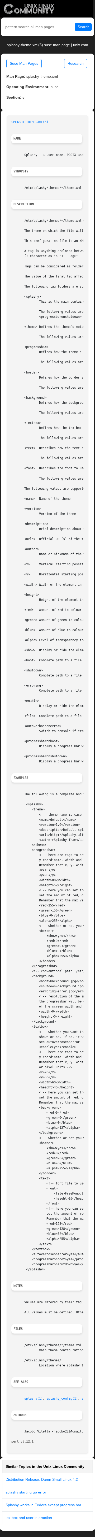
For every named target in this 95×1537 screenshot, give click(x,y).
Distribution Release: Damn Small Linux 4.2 (42, 1479)
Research (76, 63)
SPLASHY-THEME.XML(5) (29, 122)
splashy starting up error (26, 1492)
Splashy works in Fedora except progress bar (43, 1505)
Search (83, 27)
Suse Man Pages (24, 63)
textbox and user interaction (29, 1518)
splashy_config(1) (62, 1398)
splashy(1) (33, 1398)
